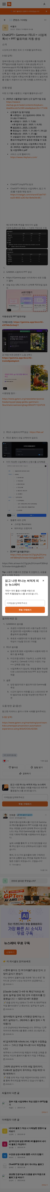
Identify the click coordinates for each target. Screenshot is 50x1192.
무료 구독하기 (25, 609)
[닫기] (43, 580)
